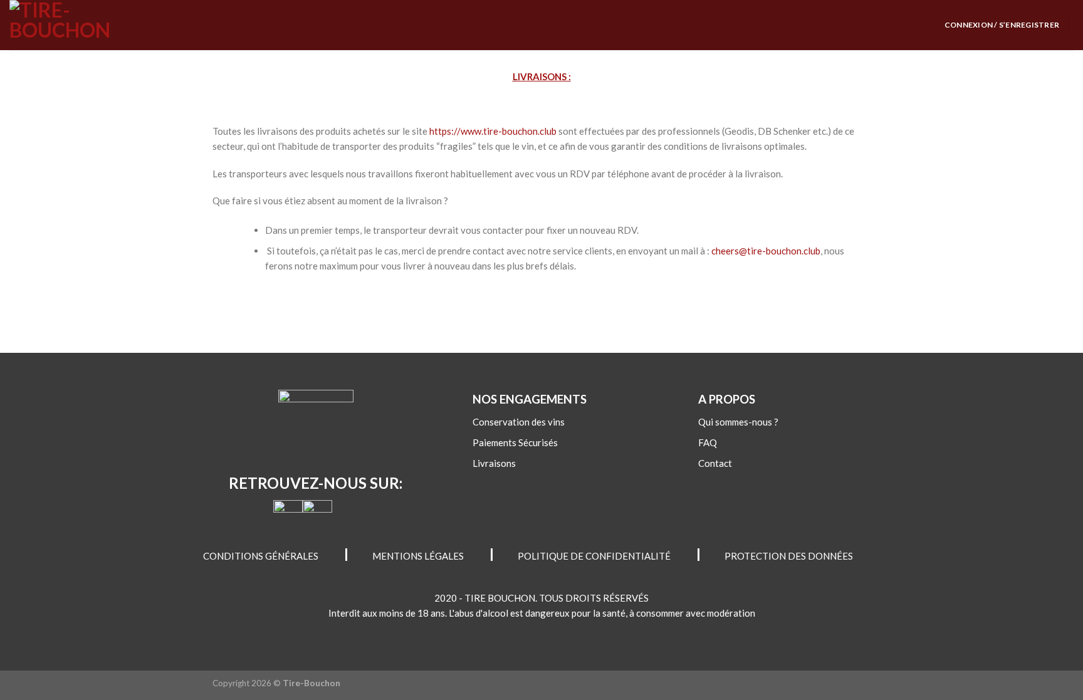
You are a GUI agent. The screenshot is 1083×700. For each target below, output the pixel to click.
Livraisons (494, 463)
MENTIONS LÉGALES (418, 556)
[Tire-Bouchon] (72, 25)
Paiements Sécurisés (515, 442)
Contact (715, 463)
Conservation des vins (519, 421)
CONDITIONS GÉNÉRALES (260, 556)
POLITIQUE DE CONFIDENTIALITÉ (594, 556)
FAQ (707, 442)
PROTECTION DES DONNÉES (789, 556)
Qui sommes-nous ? (738, 421)
